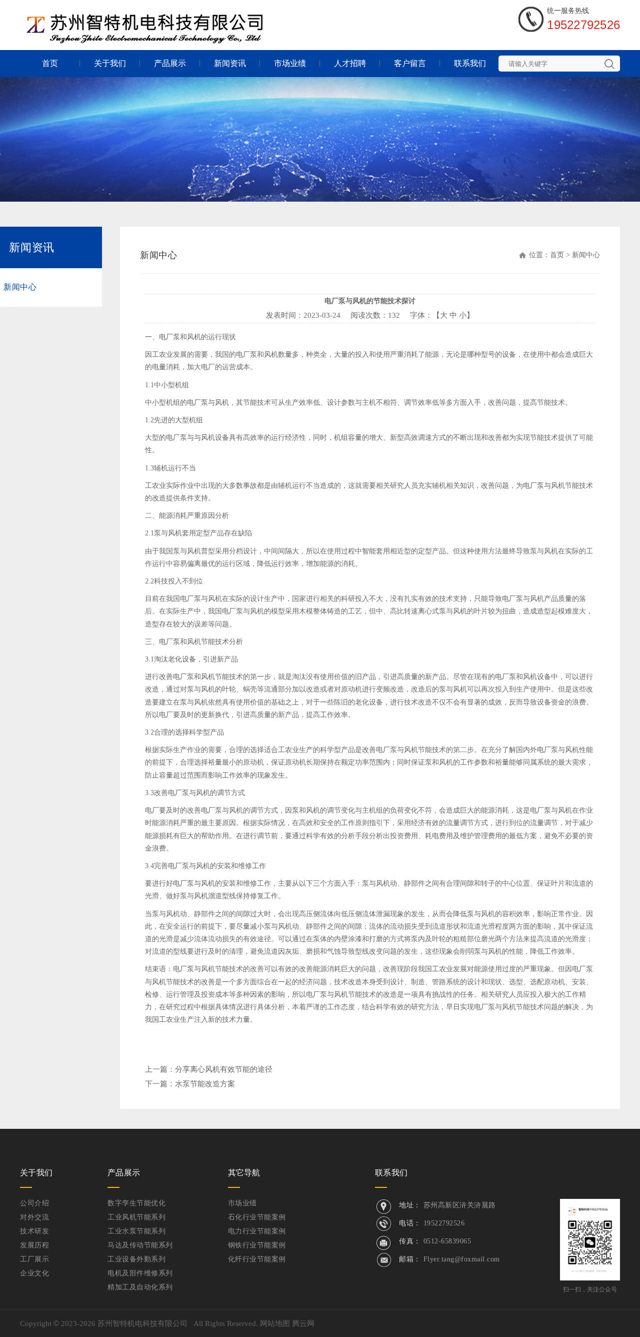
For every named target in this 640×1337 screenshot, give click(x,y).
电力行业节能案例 (257, 1231)
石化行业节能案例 (257, 1217)
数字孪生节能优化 (137, 1203)
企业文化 (34, 1273)
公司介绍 (34, 1203)
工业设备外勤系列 (137, 1259)
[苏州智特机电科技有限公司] (146, 21)
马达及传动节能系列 (140, 1245)
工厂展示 (34, 1259)
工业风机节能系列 (137, 1217)
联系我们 (470, 63)
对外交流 (34, 1217)
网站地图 (275, 1323)
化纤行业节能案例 (257, 1259)
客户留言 (410, 63)
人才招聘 (350, 63)
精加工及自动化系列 (140, 1287)
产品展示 (170, 63)
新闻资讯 (230, 63)
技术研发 (34, 1231)
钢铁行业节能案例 (257, 1245)
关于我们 (110, 63)
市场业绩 (290, 63)
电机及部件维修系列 (140, 1273)
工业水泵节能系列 (137, 1231)
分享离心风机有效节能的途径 (223, 1069)
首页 (50, 63)
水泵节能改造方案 (205, 1084)
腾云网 (303, 1323)
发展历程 (34, 1245)
